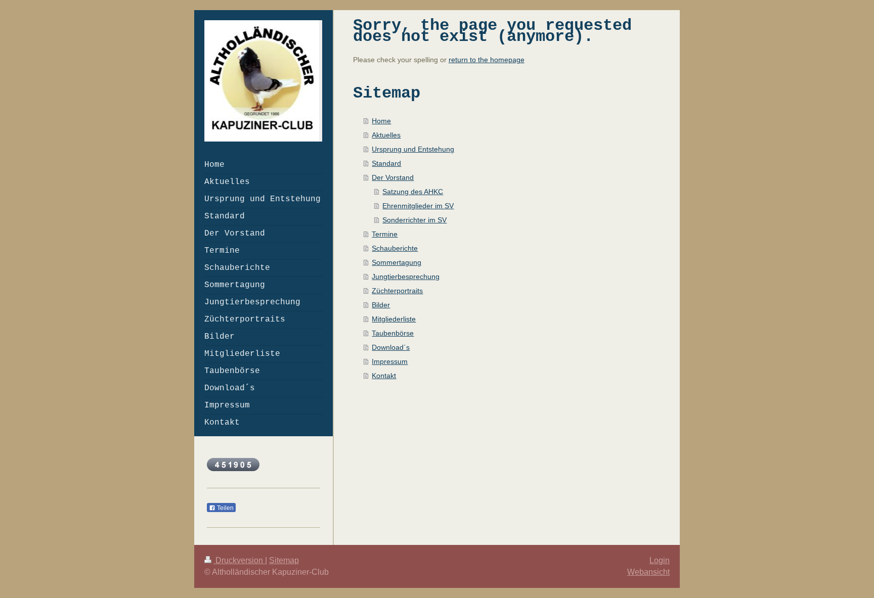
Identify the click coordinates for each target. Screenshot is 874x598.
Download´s (391, 347)
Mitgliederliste (394, 319)
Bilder (381, 305)
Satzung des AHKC (412, 192)
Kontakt (384, 376)
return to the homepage (487, 60)
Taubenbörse (393, 333)
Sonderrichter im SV (414, 220)
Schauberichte (395, 248)
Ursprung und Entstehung (413, 149)
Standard (386, 163)
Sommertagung (396, 262)
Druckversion (239, 560)
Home (381, 121)
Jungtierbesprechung (406, 276)
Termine (385, 234)
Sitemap (284, 560)
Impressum (390, 361)
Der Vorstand (393, 177)
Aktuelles (386, 135)
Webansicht (648, 572)
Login (659, 560)
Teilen (224, 508)
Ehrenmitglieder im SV (418, 206)
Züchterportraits (397, 291)
